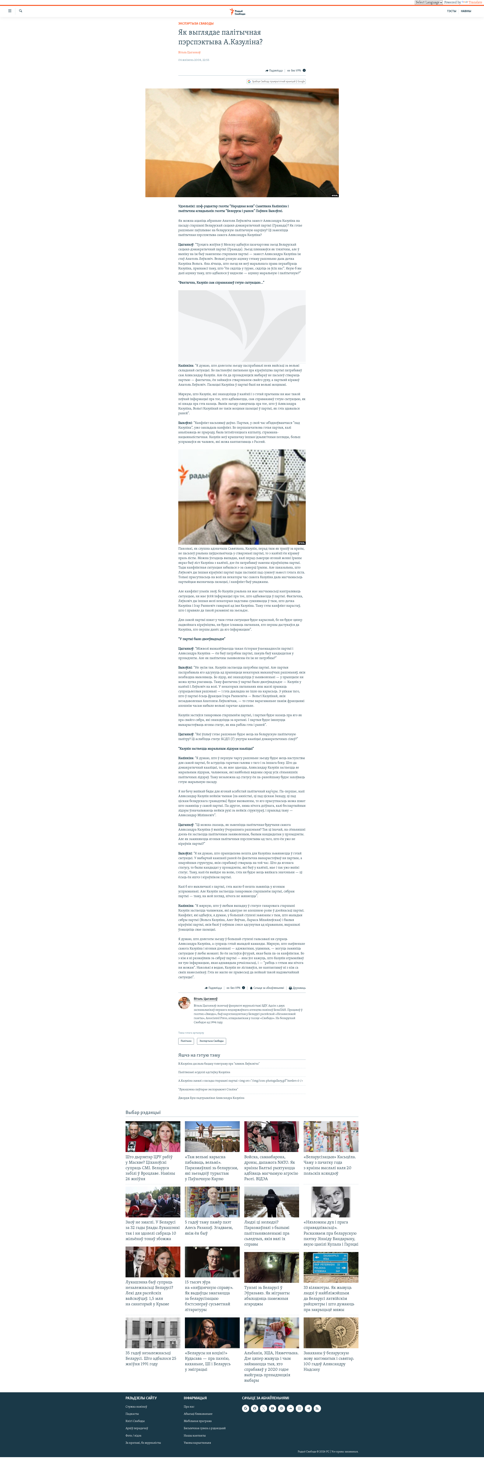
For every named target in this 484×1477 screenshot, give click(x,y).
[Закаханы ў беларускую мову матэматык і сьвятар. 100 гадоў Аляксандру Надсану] (331, 1332)
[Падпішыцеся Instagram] (299, 1408)
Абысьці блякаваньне (198, 1414)
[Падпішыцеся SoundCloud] (290, 1408)
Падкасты (132, 1414)
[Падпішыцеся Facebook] (254, 1408)
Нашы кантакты (195, 1435)
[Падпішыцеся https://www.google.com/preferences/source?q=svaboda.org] (245, 1408)
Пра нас (189, 1406)
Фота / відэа (133, 1435)
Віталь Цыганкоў (189, 52)
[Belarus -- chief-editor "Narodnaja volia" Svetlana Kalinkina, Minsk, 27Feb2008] (242, 361)
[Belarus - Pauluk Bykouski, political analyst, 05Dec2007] (242, 544)
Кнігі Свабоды (135, 1421)
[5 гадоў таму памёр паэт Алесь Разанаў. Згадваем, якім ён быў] (212, 1202)
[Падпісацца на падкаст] (281, 1408)
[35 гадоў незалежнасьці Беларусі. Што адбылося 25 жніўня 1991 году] (153, 1332)
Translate (475, 2)
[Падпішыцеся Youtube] (272, 1408)
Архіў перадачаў (137, 1428)
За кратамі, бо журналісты (143, 1442)
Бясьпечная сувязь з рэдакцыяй (205, 1428)
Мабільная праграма (198, 1421)
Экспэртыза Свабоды (196, 24)
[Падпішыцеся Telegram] (308, 1408)
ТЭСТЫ (451, 11)
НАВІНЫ (466, 11)
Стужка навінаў (136, 1406)
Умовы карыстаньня (197, 1442)
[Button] (274, 70)
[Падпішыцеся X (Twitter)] (263, 1408)
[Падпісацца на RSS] (317, 1408)
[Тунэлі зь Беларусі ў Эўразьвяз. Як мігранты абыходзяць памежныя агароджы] (271, 1267)
